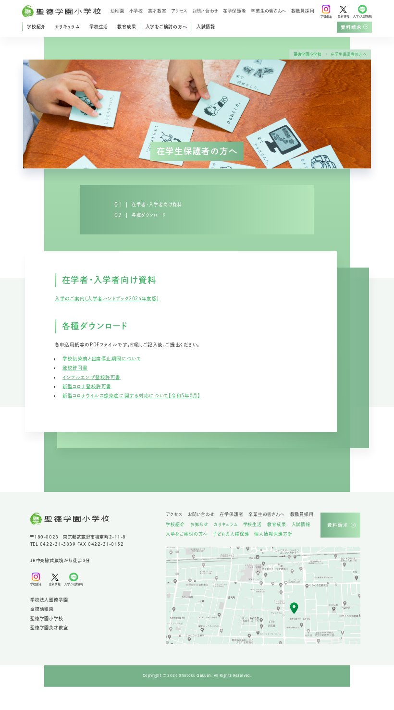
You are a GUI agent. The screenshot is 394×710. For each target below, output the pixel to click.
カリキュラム (67, 26)
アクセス (179, 11)
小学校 (136, 11)
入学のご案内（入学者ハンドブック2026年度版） (107, 298)
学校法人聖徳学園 (49, 600)
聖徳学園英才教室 (49, 627)
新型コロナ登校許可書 (86, 386)
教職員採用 (303, 11)
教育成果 (126, 26)
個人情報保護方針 (273, 534)
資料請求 (351, 27)
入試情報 (206, 26)
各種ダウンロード (148, 215)
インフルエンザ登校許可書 (91, 377)
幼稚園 (117, 11)
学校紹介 (36, 26)
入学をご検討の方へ (166, 26)
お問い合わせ (205, 11)
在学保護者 (234, 11)
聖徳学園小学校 (307, 54)
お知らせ (199, 524)
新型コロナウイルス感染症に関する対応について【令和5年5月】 (131, 395)
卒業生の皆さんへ (268, 11)
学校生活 (98, 26)
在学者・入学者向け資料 (157, 204)
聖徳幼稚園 (42, 609)
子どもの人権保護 (231, 534)
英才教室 (157, 11)
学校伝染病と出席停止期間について (101, 358)
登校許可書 (75, 368)
